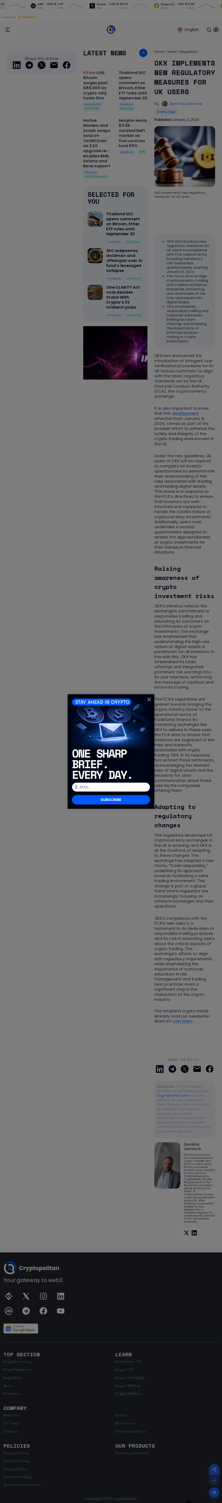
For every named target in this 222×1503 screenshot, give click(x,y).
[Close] (149, 699)
